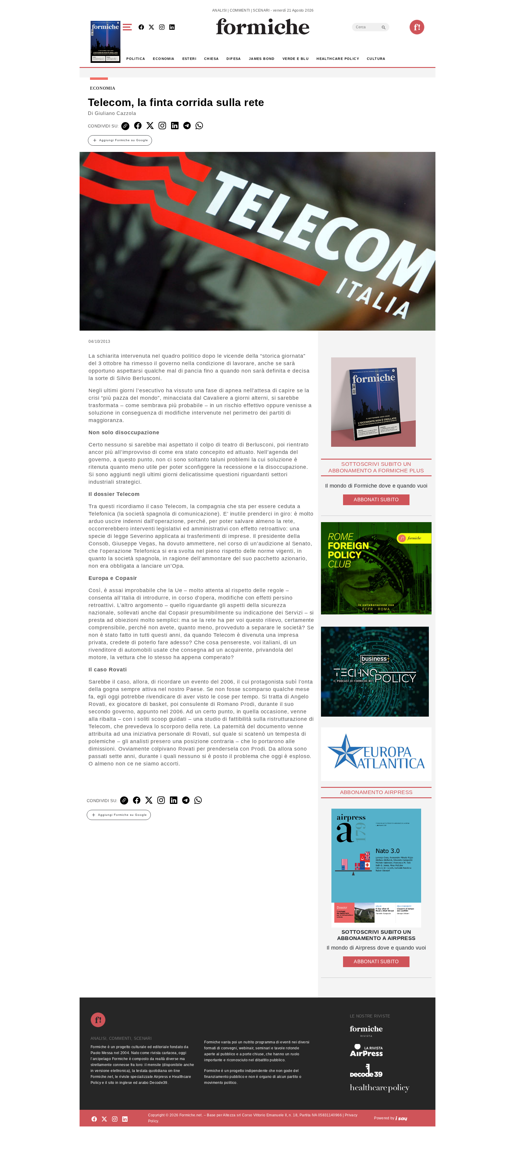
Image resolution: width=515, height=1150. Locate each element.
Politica (135, 58)
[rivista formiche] (376, 868)
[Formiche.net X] (151, 27)
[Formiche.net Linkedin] (172, 27)
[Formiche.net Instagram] (162, 27)
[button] (128, 42)
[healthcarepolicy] (382, 1088)
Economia (163, 58)
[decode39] (382, 1070)
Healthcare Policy (338, 58)
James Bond (262, 58)
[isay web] (401, 1118)
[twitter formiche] (104, 1119)
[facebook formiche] (94, 1119)
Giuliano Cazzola (115, 113)
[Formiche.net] (416, 27)
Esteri (189, 58)
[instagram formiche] (115, 1119)
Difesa (234, 58)
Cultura (376, 58)
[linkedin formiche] (125, 1119)
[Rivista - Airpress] (382, 1050)
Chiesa (211, 58)
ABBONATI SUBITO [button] (376, 499)
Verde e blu (296, 58)
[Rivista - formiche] (382, 1031)
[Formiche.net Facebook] (141, 27)
